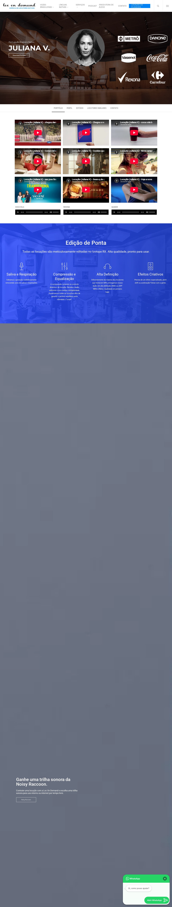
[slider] (56, 211)
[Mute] (51, 212)
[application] (37, 212)
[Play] (18, 212)
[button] (167, 6)
